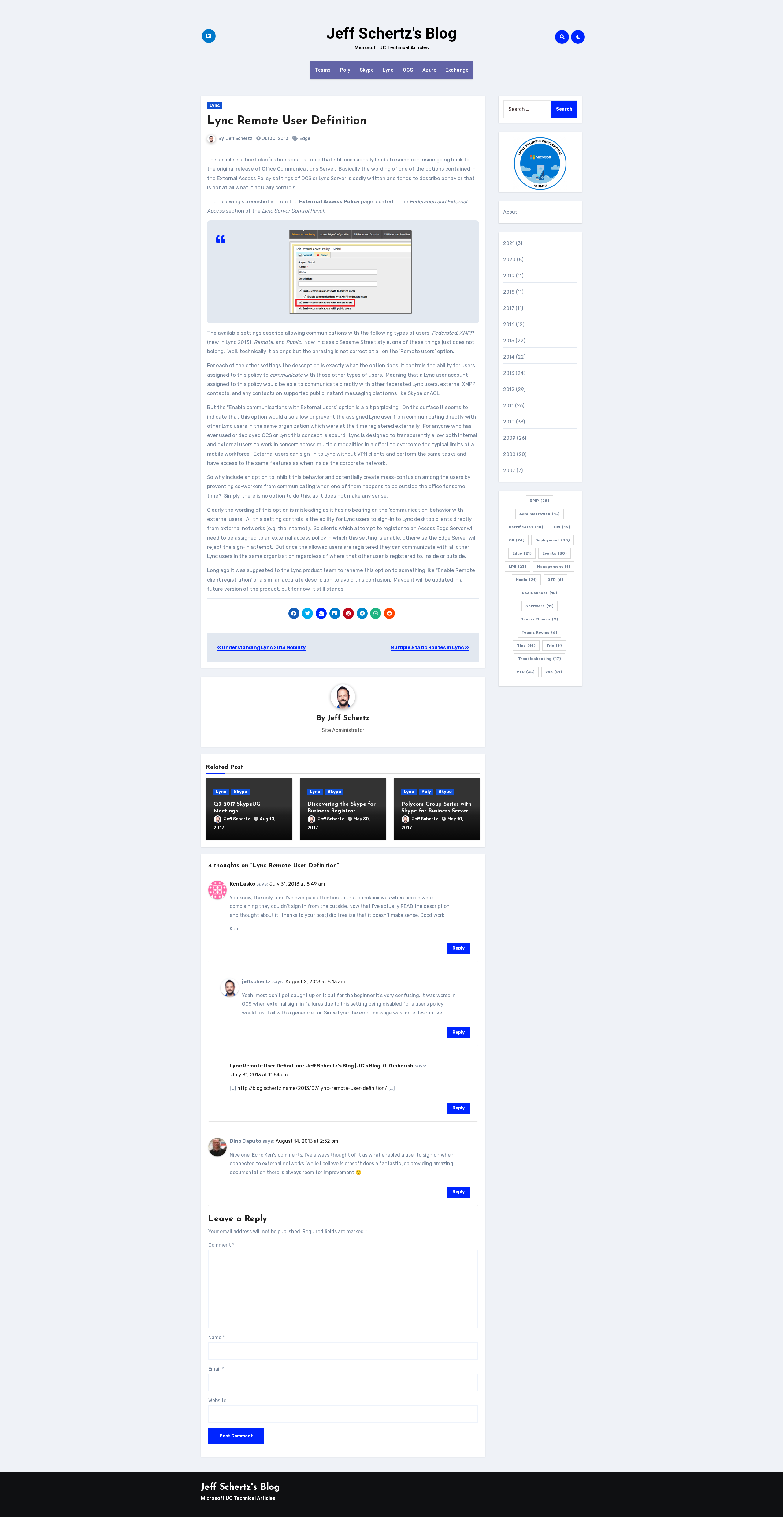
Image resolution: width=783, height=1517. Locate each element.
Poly (345, 70)
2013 (508, 373)
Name (216, 1337)
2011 (508, 405)
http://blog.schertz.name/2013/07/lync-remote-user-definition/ (312, 1088)
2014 (509, 357)
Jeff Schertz (239, 138)
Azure (429, 70)
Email (216, 1369)
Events (554, 553)
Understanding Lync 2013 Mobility (263, 647)
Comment (221, 1245)
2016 (509, 324)
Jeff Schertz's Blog (391, 33)
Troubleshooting (539, 659)
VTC (526, 672)
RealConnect (539, 593)
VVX (553, 672)
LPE (517, 566)
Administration (539, 514)
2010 (509, 422)
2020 (509, 259)
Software (539, 606)
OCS (408, 70)
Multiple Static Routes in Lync (428, 647)
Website (217, 1400)
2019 (509, 276)
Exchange (456, 70)
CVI (562, 527)
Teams (323, 70)
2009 (509, 438)
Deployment (552, 540)
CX (517, 540)
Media (526, 580)
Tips (526, 645)
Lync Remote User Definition (287, 121)
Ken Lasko (242, 884)
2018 (509, 292)
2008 (509, 454)
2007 (509, 470)
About (510, 212)
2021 (509, 243)
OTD (555, 580)
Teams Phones (539, 619)
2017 (508, 308)
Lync (388, 70)
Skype (367, 70)
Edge (304, 138)
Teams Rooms (539, 632)
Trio (554, 645)
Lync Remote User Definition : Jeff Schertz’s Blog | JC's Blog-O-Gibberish (322, 1066)
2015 (508, 341)
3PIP (539, 501)
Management (553, 566)
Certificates (526, 527)
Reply (458, 948)
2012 (509, 389)
